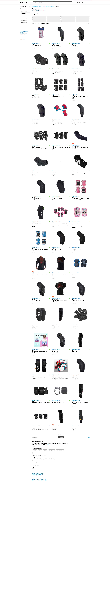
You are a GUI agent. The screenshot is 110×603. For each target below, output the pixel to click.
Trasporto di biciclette (24, 26)
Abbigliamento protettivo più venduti (38, 473)
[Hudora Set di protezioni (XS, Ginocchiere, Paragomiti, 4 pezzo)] (61, 114)
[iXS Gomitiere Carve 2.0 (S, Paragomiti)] (61, 241)
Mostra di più (61, 437)
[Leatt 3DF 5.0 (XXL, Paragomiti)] (81, 344)
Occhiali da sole (22, 39)
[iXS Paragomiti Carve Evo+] (81, 63)
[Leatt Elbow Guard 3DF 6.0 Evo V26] (61, 318)
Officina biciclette (24, 22)
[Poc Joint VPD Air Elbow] (61, 190)
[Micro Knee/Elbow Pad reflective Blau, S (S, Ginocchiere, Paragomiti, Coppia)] (41, 241)
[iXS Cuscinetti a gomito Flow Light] (81, 114)
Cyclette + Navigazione (24, 18)
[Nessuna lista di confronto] (85, 2)
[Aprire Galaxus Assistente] (83, 2)
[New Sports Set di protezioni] (41, 37)
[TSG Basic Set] (81, 318)
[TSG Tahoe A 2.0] (41, 318)
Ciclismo (43, 6)
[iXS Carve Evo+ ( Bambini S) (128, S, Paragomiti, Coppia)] (61, 63)
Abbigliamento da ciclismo (25, 11)
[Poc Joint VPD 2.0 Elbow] (41, 216)
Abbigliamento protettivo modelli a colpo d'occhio (39, 480)
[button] (49, 43)
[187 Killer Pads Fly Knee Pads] (61, 395)
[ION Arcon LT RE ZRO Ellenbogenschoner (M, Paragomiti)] (81, 139)
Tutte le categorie (23, 6)
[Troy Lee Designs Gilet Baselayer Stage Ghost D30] (61, 267)
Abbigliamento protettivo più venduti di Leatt (39, 479)
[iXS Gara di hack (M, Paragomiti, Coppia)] (61, 344)
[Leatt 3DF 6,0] (61, 420)
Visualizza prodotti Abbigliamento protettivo (39, 10)
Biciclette (22, 15)
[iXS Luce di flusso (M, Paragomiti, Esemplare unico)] (61, 37)
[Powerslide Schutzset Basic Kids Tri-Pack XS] (41, 395)
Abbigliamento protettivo (50, 6)
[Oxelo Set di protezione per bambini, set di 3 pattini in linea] (61, 139)
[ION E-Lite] (61, 165)
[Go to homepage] (23, 2)
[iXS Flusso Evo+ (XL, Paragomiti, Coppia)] (81, 37)
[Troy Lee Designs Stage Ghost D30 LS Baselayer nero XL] (41, 267)
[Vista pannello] (87, 23)
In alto (89, 437)
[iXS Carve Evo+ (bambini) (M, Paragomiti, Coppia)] (41, 114)
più (48, 444)
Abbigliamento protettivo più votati (37, 474)
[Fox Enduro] (81, 420)
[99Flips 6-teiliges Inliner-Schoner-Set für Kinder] (41, 344)
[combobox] (37, 23)
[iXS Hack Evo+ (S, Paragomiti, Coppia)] (81, 369)
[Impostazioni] (75, 2)
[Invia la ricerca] (33, 2)
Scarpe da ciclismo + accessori (24, 25)
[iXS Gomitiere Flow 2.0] (81, 241)
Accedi (79, 2)
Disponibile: (42, 23)
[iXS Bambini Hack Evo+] (41, 190)
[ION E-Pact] (41, 63)
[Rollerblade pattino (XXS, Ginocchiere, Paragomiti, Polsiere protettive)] (41, 420)
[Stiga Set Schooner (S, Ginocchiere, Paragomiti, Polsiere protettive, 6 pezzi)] (41, 139)
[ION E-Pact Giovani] (41, 165)
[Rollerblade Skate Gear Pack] (61, 88)
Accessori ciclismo (23, 13)
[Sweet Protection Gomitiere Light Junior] (81, 165)
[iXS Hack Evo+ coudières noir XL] (81, 293)
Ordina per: (34, 23)
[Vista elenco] (89, 23)
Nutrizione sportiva (24, 20)
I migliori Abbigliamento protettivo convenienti (39, 475)
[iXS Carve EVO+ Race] (41, 293)
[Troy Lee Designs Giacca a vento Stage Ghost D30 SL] (61, 293)
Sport (21, 8)
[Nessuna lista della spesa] (87, 2)
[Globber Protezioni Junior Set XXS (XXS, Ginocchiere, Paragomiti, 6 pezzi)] (81, 267)
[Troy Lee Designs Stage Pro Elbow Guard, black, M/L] (81, 395)
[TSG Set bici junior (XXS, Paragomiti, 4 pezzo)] (41, 88)
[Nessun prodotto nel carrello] (89, 2)
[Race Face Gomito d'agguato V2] (41, 369)
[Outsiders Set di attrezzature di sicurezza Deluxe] (81, 88)
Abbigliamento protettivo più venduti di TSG (39, 478)
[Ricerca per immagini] (72, 2)
